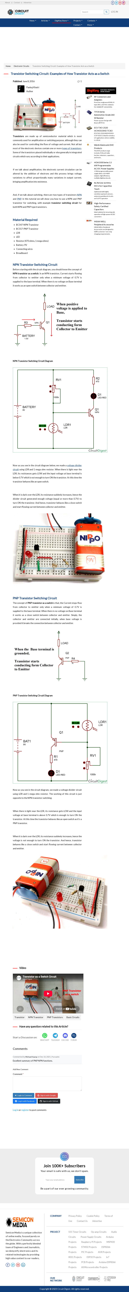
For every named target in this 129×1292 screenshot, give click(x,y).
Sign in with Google (48, 1095)
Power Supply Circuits (91, 1237)
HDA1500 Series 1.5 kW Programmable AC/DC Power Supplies (104, 165)
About (7, 2)
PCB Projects (87, 1262)
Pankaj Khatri (32, 87)
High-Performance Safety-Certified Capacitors (102, 206)
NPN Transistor (35, 1017)
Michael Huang (31, 1057)
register (25, 1110)
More (89, 25)
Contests (91, 20)
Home (8, 66)
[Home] (20, 12)
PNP (19, 199)
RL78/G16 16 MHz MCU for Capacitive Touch (103, 186)
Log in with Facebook (26, 1101)
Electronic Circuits (21, 66)
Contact (17, 2)
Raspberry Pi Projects (91, 1242)
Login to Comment (25, 1095)
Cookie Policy (93, 1216)
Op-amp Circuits (98, 1232)
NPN (79, 194)
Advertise (27, 2)
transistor (19, 1017)
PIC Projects (87, 1252)
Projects (77, 20)
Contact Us (82, 1221)
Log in (114, 11)
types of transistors (71, 148)
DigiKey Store (61, 20)
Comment (18, 1074)
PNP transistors (55, 1017)
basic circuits (73, 1017)
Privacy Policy (75, 1216)
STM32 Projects (89, 1247)
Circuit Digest (63, 1289)
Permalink (55, 1057)
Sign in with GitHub (50, 1101)
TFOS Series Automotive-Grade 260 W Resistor (104, 114)
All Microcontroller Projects (94, 1267)
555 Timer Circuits (77, 1232)
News (32, 20)
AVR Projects (104, 1252)
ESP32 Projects (94, 1257)
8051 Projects (75, 1257)
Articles (44, 20)
